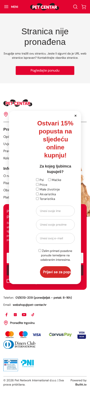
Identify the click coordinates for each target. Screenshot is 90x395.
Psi (41, 180)
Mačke (56, 180)
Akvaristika (47, 194)
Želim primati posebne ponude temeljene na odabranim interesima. (56, 255)
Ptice (43, 185)
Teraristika (47, 199)
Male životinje (49, 189)
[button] (75, 115)
